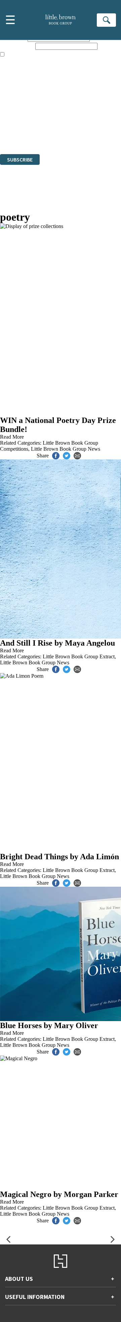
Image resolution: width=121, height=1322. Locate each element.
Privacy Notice (16, 133)
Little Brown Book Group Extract (79, 656)
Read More (12, 437)
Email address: (17, 46)
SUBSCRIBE (20, 159)
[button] (8, 1239)
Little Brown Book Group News (65, 449)
